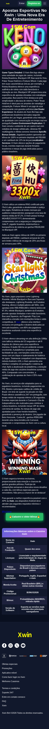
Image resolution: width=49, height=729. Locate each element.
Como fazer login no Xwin (13, 677)
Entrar (21, 3)
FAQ (4, 701)
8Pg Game (7, 512)
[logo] (7, 3)
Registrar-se (34, 3)
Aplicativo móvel (9, 673)
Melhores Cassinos (10, 681)
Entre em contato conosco (13, 697)
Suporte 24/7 (7, 692)
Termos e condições (11, 688)
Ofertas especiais (9, 664)
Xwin (18, 322)
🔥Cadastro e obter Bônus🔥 (24, 516)
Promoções (7, 668)
